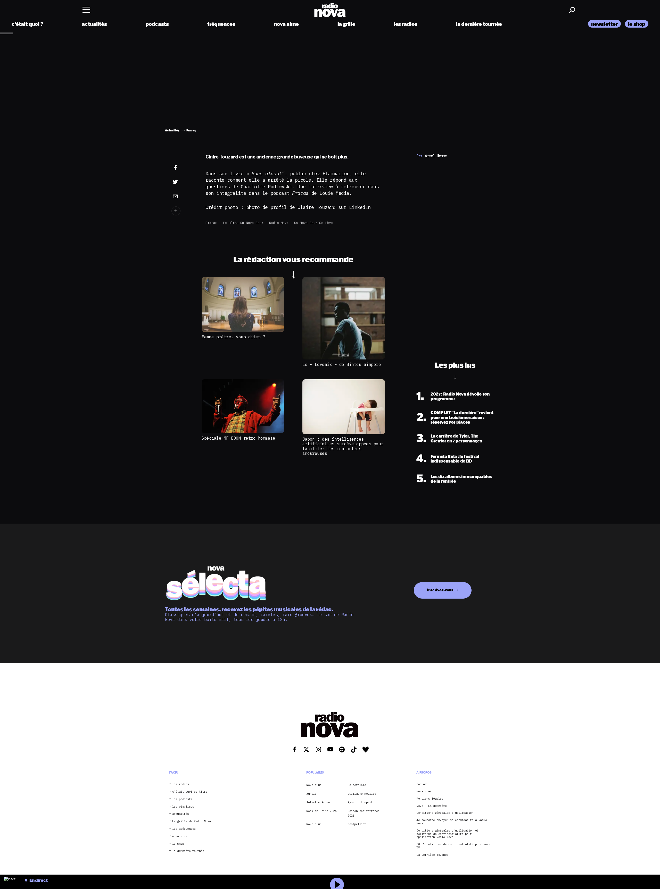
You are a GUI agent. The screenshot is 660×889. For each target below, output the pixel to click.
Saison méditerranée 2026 (364, 813)
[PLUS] (183, 210)
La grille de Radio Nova (191, 821)
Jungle (311, 793)
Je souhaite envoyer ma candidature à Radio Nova (451, 821)
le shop (636, 24)
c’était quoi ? (27, 24)
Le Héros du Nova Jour (243, 223)
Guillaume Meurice (362, 793)
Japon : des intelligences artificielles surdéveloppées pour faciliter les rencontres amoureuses (342, 446)
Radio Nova (278, 223)
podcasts (157, 24)
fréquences (221, 24)
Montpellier (357, 824)
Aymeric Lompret (360, 802)
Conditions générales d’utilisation (444, 813)
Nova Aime (313, 785)
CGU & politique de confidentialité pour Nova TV (453, 846)
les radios (405, 24)
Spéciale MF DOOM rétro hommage (238, 438)
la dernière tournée (479, 24)
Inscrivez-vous (440, 590)
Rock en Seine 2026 (321, 811)
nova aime (286, 24)
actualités (94, 24)
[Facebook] (183, 167)
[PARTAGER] (183, 181)
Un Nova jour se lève (313, 223)
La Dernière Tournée (432, 855)
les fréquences (184, 829)
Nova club (313, 824)
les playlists (183, 806)
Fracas (211, 223)
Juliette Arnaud (319, 802)
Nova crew (424, 791)
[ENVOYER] (183, 196)
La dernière (357, 785)
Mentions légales (429, 798)
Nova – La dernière (431, 806)
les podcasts (182, 799)
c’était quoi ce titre (190, 791)
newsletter (604, 24)
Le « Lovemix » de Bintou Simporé (341, 364)
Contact (422, 784)
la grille (346, 24)
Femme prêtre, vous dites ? (233, 336)
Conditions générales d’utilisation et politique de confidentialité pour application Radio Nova (447, 834)
